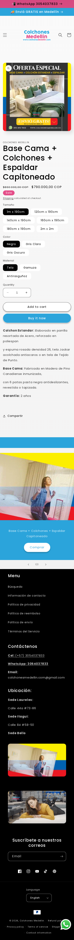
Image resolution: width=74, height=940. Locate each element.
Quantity (8, 285)
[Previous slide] (28, 564)
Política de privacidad (24, 604)
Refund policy (56, 920)
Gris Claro (33, 244)
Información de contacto (27, 596)
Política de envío (20, 622)
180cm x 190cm (19, 229)
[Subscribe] (61, 856)
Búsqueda (15, 587)
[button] (5, 35)
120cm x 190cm (46, 212)
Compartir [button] (15, 416)
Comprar (37, 547)
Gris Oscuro (16, 253)
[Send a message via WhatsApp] (66, 924)
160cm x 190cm (52, 220)
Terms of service (38, 926)
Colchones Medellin (32, 920)
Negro (11, 244)
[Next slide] (45, 564)
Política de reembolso (24, 613)
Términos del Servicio (24, 631)
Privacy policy (15, 926)
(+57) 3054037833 (26, 655)
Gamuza (30, 268)
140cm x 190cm (19, 220)
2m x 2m (47, 229)
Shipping (8, 198)
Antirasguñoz (17, 276)
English (35, 898)
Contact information (38, 932)
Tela (10, 268)
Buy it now (37, 318)
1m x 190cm (16, 212)
